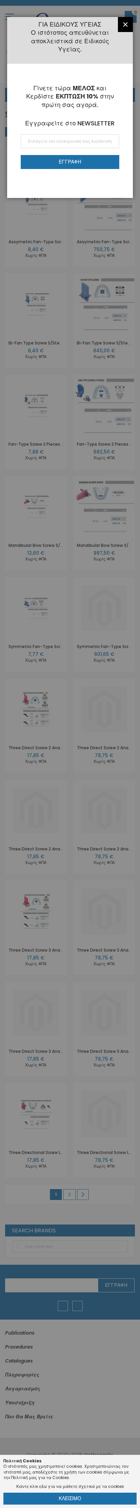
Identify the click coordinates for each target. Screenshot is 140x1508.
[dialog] (70, 754)
